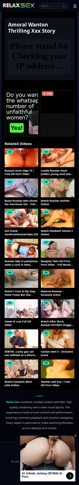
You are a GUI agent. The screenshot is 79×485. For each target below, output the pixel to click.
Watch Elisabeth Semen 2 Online (57, 232)
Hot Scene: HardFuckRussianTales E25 (21, 232)
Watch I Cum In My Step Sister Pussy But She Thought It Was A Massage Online (20, 293)
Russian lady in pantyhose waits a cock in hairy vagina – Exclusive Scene (21, 263)
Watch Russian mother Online (55, 202)
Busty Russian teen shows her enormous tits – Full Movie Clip (21, 202)
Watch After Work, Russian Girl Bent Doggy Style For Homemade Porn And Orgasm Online (57, 323)
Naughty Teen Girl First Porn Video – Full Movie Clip (56, 263)
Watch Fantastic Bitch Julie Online (18, 383)
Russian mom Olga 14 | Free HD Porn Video (19, 172)
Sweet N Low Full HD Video (18, 323)
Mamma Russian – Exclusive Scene (52, 293)
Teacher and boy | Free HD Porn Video (55, 383)
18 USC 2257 (18, 461)
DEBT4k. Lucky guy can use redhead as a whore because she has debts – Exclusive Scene (20, 353)
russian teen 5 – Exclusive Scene (57, 353)
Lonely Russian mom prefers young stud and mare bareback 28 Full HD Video (57, 172)
